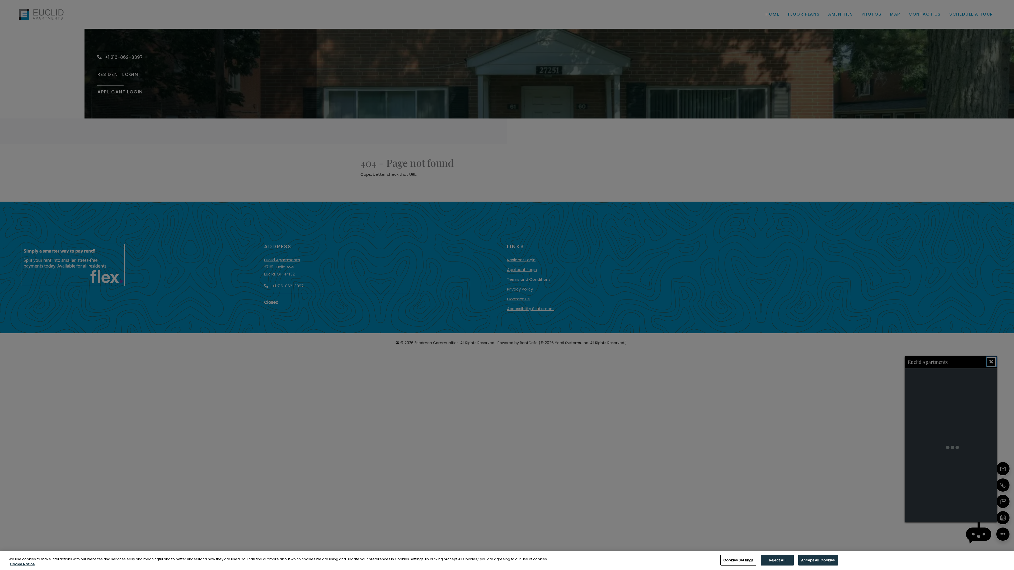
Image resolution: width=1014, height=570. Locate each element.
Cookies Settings (738, 560)
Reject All (777, 560)
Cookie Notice (22, 564)
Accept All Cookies (818, 560)
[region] (507, 560)
